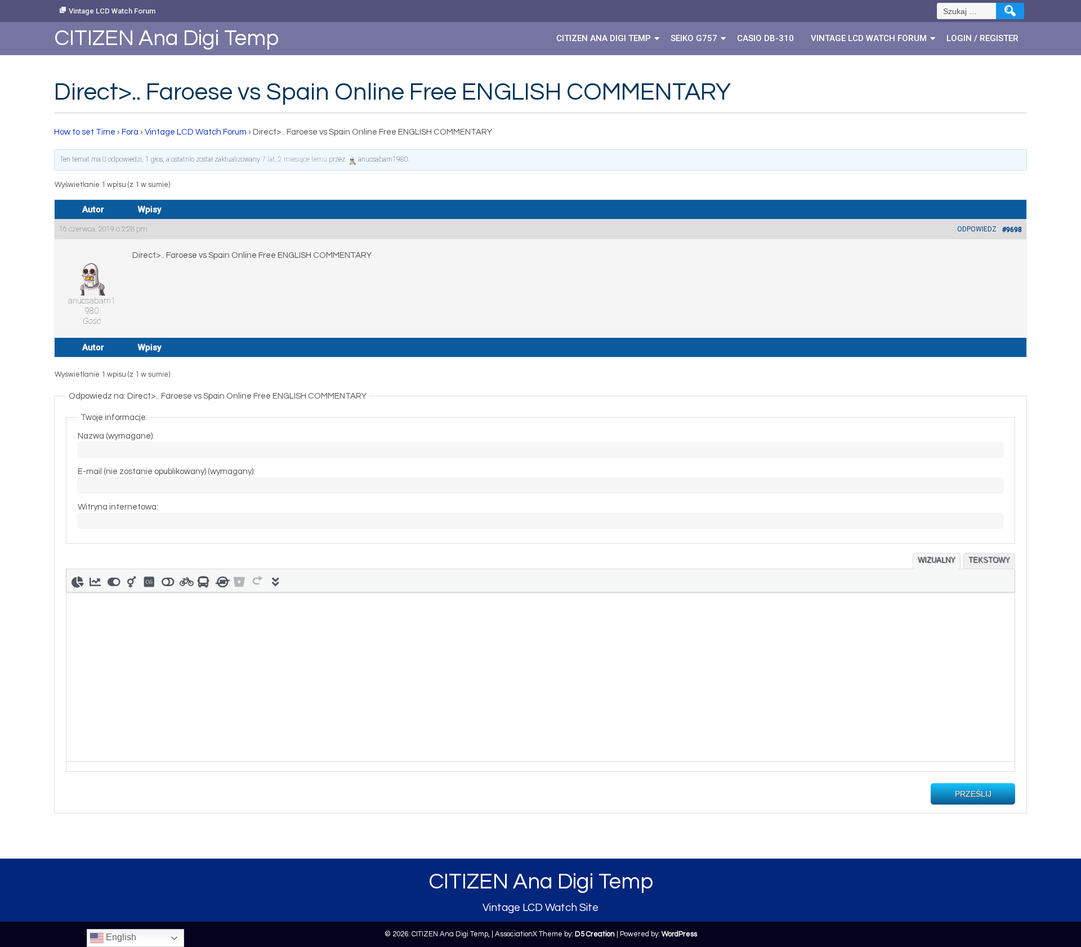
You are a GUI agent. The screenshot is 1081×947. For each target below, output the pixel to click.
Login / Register (982, 38)
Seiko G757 (694, 38)
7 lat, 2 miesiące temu (294, 159)
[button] (77, 580)
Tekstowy (989, 560)
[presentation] (77, 580)
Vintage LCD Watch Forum (112, 11)
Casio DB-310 (765, 38)
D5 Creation (595, 934)
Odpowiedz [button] (977, 229)
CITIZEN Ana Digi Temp (603, 38)
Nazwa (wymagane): (116, 436)
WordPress (679, 934)
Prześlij (973, 793)
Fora (130, 132)
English (120, 937)
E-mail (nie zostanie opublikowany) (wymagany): (166, 471)
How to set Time (84, 132)
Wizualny (936, 560)
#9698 (1012, 230)
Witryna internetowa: (118, 507)
